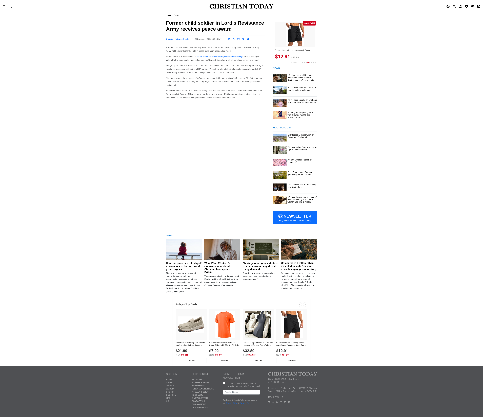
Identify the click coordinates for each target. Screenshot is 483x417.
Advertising (199, 386)
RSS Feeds (197, 395)
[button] (4, 7)
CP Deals (294, 62)
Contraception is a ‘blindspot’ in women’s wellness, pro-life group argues (184, 266)
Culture (171, 395)
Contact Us (198, 401)
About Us (197, 379)
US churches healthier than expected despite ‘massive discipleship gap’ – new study (299, 266)
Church (170, 392)
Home (168, 15)
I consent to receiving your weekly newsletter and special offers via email (243, 384)
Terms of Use (232, 403)
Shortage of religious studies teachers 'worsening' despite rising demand (260, 266)
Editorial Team (200, 382)
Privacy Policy (200, 392)
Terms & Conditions (203, 389)
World (170, 389)
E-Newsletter (200, 398)
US (167, 401)
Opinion (170, 386)
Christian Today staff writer (178, 39)
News (176, 15)
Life (168, 398)
